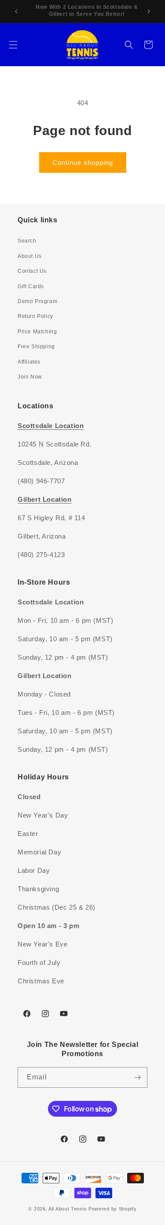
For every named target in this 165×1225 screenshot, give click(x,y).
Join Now (30, 377)
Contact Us (32, 271)
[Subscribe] (137, 1077)
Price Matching (37, 332)
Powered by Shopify (112, 1208)
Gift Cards (31, 286)
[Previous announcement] (16, 11)
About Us (30, 256)
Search (27, 241)
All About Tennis (67, 1208)
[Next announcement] (148, 11)
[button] (13, 44)
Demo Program (37, 301)
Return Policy (35, 316)
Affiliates (29, 362)
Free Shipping (36, 346)
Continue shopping (82, 162)
